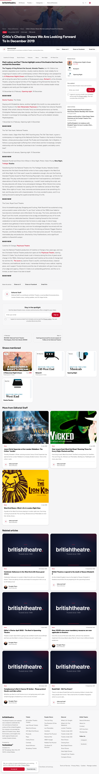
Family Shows (30, 740)
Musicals (71, 353)
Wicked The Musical (50, 734)
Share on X (65, 49)
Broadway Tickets (31, 748)
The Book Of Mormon (48, 746)
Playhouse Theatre (23, 246)
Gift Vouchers (84, 729)
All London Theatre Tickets (31, 721)
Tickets (29, 3)
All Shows (22, 3)
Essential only (31, 769)
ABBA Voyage (48, 740)
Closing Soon (65, 742)
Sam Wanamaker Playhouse (27, 107)
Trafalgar (5, 163)
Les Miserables (48, 728)
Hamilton (47, 731)
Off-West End (40, 353)
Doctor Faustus (7, 100)
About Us (82, 723)
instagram (84, 740)
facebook (84, 744)
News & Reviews (52, 3)
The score (17, 261)
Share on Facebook (79, 49)
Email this (92, 49)
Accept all (14, 769)
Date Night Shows (66, 751)
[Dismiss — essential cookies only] (36, 763)
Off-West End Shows (32, 731)
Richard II (47, 79)
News (22, 29)
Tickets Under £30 (66, 734)
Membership (83, 732)
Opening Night (72, 373)
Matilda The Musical (50, 742)
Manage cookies (92, 765)
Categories (39, 3)
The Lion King (48, 720)
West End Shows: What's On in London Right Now (22, 508)
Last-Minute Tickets (32, 725)
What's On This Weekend (65, 724)
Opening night (27, 91)
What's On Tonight (66, 720)
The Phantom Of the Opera (50, 724)
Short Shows (65, 748)
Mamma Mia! (48, 737)
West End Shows (31, 728)
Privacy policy (47, 319)
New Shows (64, 740)
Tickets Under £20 (66, 731)
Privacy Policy (75, 765)
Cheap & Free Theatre (67, 754)
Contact (82, 726)
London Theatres (66, 728)
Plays (6, 353)
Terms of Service (65, 765)
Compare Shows (66, 757)
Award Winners (30, 745)
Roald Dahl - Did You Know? (62, 689)
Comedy (28, 742)
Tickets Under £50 (66, 737)
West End (7, 381)
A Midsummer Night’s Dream (14, 76)
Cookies (83, 765)
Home (4, 29)
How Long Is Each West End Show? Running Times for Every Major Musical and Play (71, 450)
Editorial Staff (16, 292)
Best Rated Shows (66, 745)
